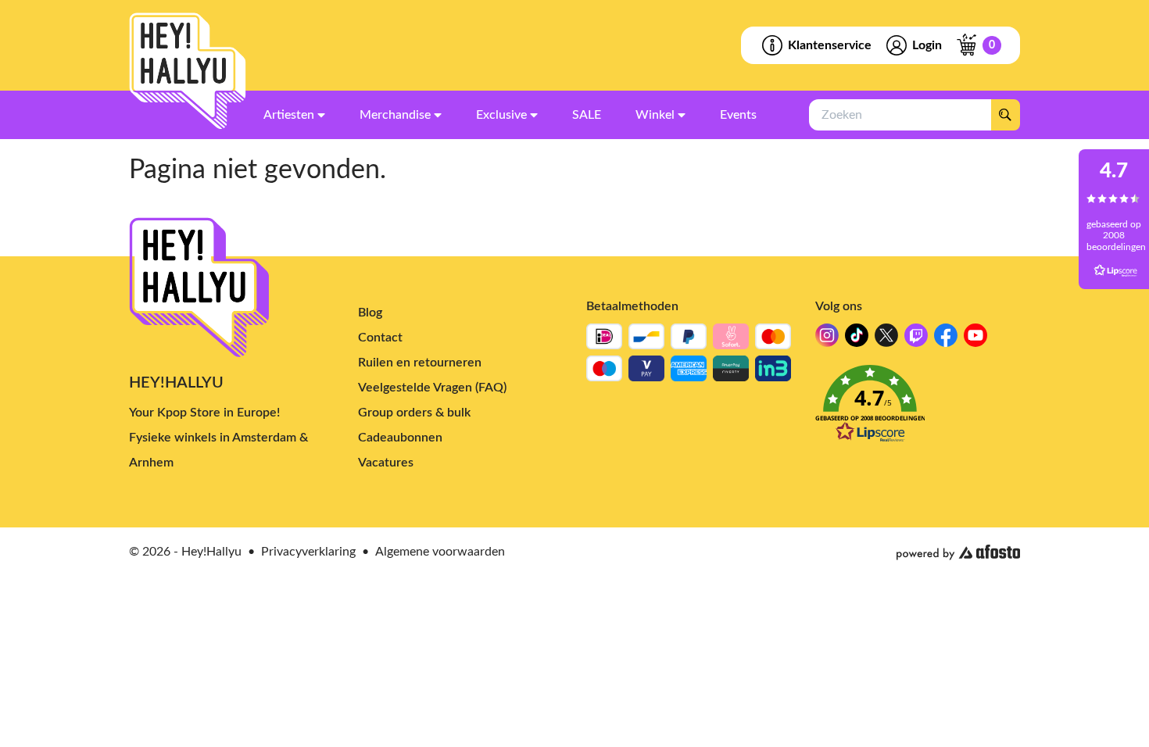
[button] (918, 408)
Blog (370, 312)
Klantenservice (830, 45)
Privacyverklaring (308, 551)
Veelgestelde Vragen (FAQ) (432, 387)
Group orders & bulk (414, 412)
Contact (380, 337)
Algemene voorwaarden (440, 551)
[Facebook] (946, 339)
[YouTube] (975, 339)
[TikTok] (856, 339)
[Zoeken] (1005, 114)
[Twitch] (916, 339)
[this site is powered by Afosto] (958, 552)
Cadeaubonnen (400, 437)
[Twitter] (886, 339)
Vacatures (385, 462)
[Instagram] (827, 339)
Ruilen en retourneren (419, 362)
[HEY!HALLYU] (187, 71)
